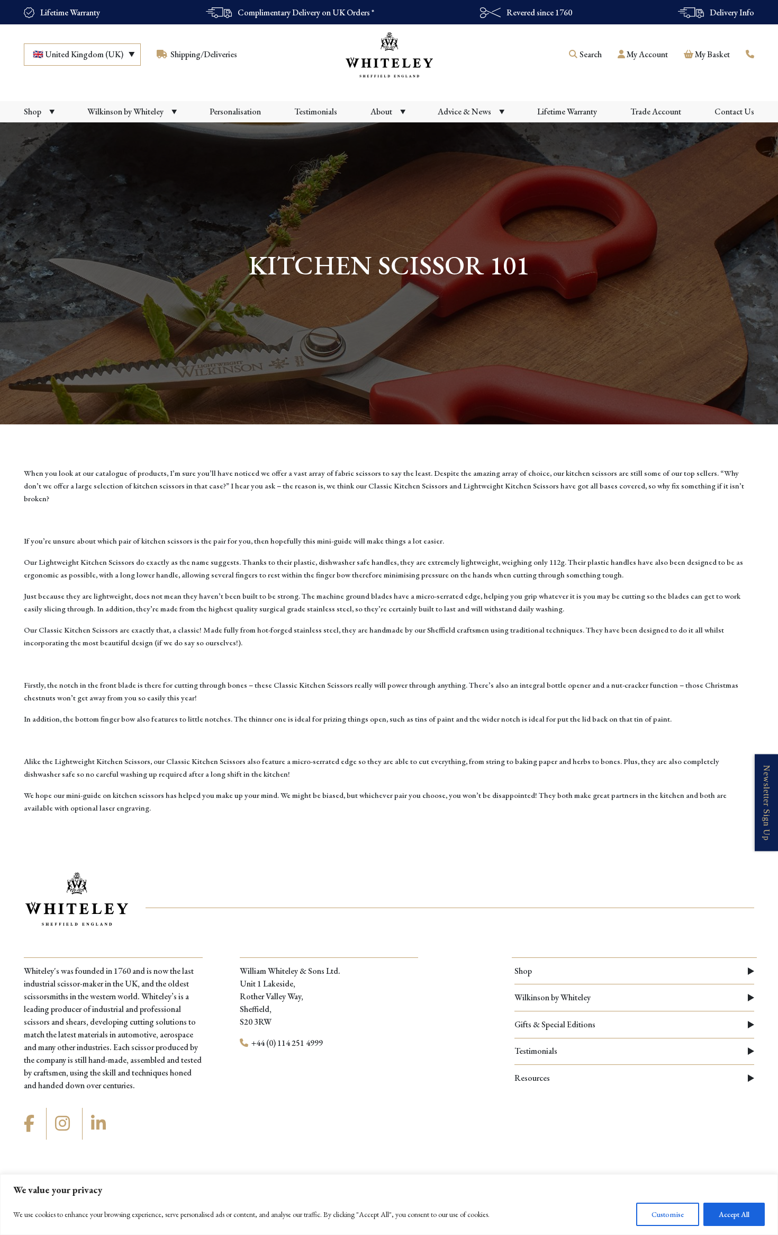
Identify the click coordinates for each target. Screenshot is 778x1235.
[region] (389, 1204)
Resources (532, 1077)
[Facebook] (31, 1124)
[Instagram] (64, 1124)
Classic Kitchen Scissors (78, 630)
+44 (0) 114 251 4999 (286, 1043)
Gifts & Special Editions (554, 1024)
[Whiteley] (389, 54)
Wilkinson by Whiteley (552, 997)
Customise (668, 1214)
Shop (523, 970)
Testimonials (535, 1050)
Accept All (734, 1214)
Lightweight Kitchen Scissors (86, 562)
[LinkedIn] (100, 1124)
